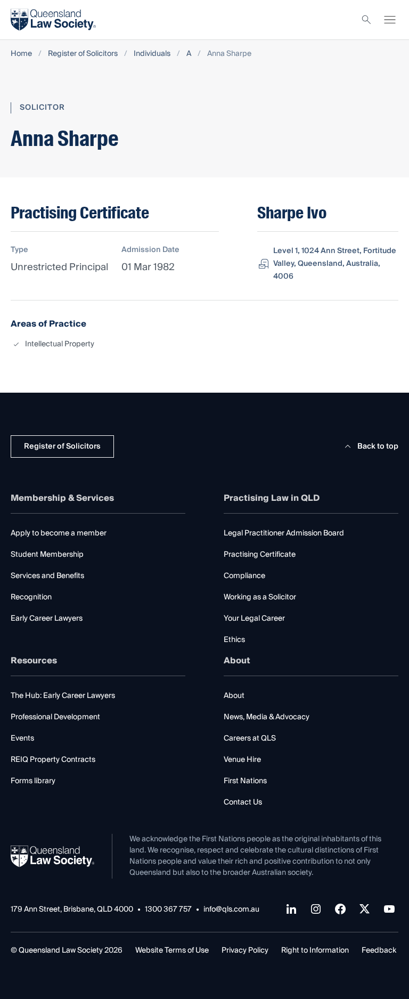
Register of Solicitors (83, 54)
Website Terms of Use (172, 950)
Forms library (33, 781)
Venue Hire (242, 759)
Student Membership (47, 554)
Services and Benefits (47, 576)
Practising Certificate (260, 554)
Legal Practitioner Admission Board (284, 533)
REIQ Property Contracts (53, 759)
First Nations (245, 781)
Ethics (234, 639)
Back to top (377, 446)
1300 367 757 (168, 909)
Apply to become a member (59, 533)
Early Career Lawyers (47, 618)
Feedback (379, 950)
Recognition (31, 597)
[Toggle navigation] (389, 19)
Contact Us (243, 802)
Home (21, 54)
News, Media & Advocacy (266, 717)
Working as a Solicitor (260, 597)
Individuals (152, 54)
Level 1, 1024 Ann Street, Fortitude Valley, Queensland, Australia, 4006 (334, 264)
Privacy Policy (245, 950)
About (234, 695)
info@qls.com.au (231, 909)
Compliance (244, 576)
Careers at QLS (250, 738)
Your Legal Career (254, 618)
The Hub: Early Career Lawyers (63, 695)
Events (22, 738)
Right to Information (315, 950)
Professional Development (55, 717)
